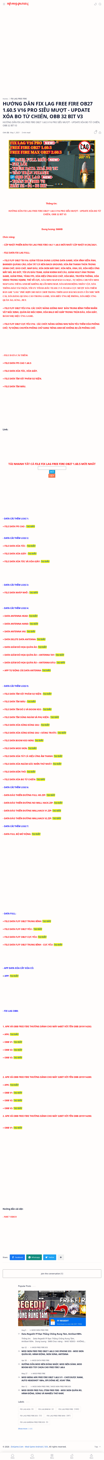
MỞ (52, 471)
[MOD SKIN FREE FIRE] (40, 1330)
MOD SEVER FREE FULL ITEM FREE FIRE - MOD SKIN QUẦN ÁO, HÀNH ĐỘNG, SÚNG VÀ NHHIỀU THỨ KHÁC (52, 1392)
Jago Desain (84, 1446)
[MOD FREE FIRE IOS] (40, 1347)
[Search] (100, 4)
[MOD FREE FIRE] (39, 1373)
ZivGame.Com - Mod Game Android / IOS (29, 1446)
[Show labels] (25, 1428)
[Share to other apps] (61, 1257)
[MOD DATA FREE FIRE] (40, 1360)
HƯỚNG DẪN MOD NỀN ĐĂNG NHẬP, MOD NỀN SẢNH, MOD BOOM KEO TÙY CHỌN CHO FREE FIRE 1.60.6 (52, 1366)
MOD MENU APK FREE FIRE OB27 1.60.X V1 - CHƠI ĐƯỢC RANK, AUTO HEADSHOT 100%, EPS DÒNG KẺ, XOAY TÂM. (52, 1379)
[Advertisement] (52, 30)
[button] (95, 4)
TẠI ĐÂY (30, 526)
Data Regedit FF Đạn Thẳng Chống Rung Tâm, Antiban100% (52, 1333)
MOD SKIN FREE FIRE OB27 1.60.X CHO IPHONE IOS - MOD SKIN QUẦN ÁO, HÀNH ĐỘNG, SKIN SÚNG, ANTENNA (53, 1353)
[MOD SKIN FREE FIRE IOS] (61, 1386)
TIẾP (51, 475)
